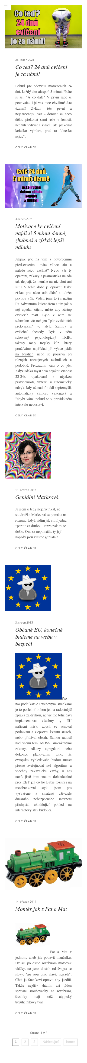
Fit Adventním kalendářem (35, 303)
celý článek (25, 147)
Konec (70, 1042)
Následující (51, 1042)
